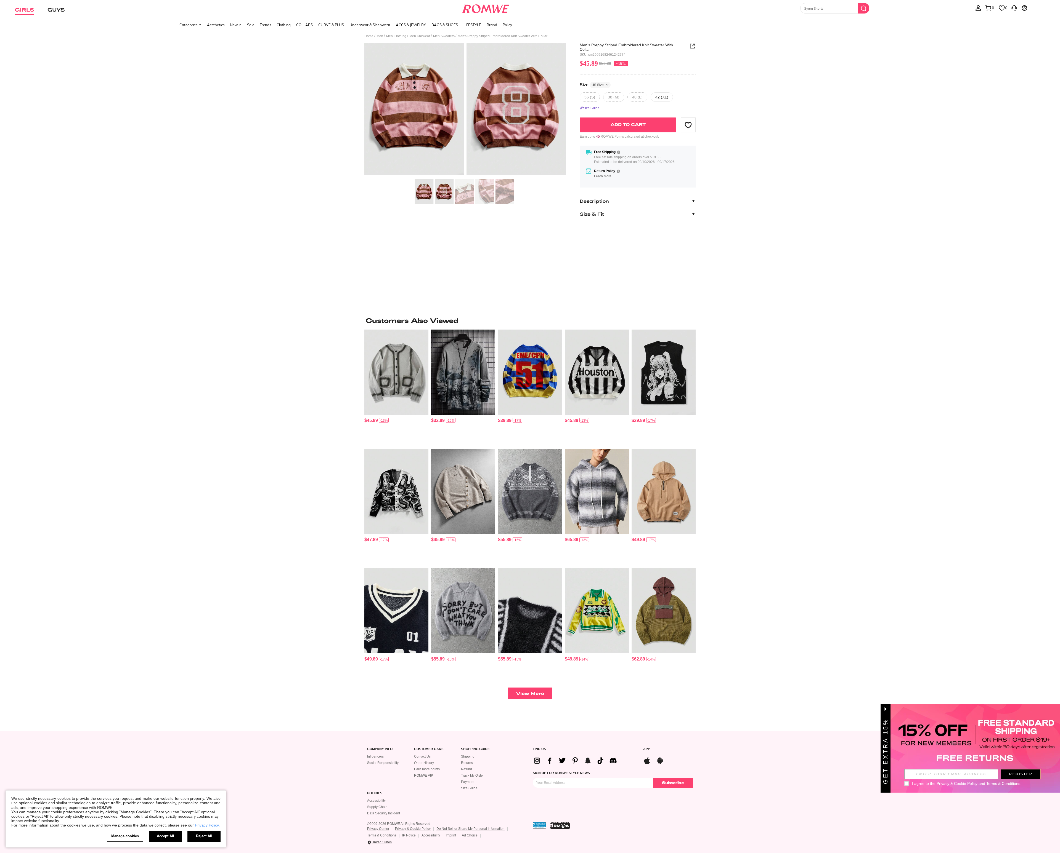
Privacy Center (378, 829)
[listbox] (978, 7)
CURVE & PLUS (331, 25)
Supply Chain (377, 807)
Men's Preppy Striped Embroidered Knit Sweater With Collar (626, 47)
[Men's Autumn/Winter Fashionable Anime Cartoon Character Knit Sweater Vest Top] (664, 372)
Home (368, 36)
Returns (467, 763)
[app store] (647, 759)
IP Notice (409, 835)
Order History (424, 763)
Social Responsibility (383, 763)
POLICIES (374, 793)
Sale (250, 25)
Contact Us (422, 756)
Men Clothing (396, 36)
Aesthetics (215, 25)
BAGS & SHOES (444, 25)
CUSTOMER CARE (429, 749)
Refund (466, 769)
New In (236, 25)
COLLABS (304, 25)
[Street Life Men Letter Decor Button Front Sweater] (463, 491)
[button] (688, 124)
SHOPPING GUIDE (475, 749)
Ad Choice (470, 835)
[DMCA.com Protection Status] (560, 825)
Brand (492, 25)
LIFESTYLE (472, 25)
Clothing (284, 25)
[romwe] (486, 7)
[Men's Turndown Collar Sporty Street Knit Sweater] (597, 372)
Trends (265, 25)
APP (646, 749)
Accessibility (376, 801)
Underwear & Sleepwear (369, 25)
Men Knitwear (419, 36)
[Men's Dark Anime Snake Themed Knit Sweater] (396, 491)
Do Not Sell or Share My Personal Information (470, 829)
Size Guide (469, 788)
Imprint (451, 835)
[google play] (660, 759)
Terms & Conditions (381, 835)
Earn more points (427, 769)
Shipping (468, 756)
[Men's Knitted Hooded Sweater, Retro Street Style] (664, 610)
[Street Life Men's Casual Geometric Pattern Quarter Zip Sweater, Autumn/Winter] (530, 491)
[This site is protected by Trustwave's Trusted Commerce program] (539, 825)
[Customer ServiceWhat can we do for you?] (1014, 7)
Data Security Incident (383, 813)
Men (380, 36)
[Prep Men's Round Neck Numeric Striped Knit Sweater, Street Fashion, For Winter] (530, 372)
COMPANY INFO (380, 749)
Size (592, 84)
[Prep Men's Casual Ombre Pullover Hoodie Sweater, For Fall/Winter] (597, 491)
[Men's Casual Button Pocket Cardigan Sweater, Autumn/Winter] (396, 372)
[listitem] (396, 387)
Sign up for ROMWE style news (561, 773)
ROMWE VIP (423, 775)
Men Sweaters (444, 36)
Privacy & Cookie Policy (413, 829)
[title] (530, 320)
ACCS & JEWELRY (411, 25)
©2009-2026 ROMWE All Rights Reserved (398, 824)
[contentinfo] (371, 420)
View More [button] (530, 693)
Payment (467, 782)
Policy (507, 25)
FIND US (539, 749)
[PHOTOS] (465, 110)
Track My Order (472, 775)
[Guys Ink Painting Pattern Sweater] (463, 372)
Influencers (375, 756)
